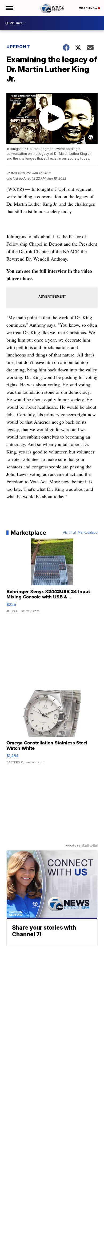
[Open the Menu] (9, 8)
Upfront (18, 46)
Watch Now (88, 8)
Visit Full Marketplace (80, 532)
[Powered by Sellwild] (90, 846)
